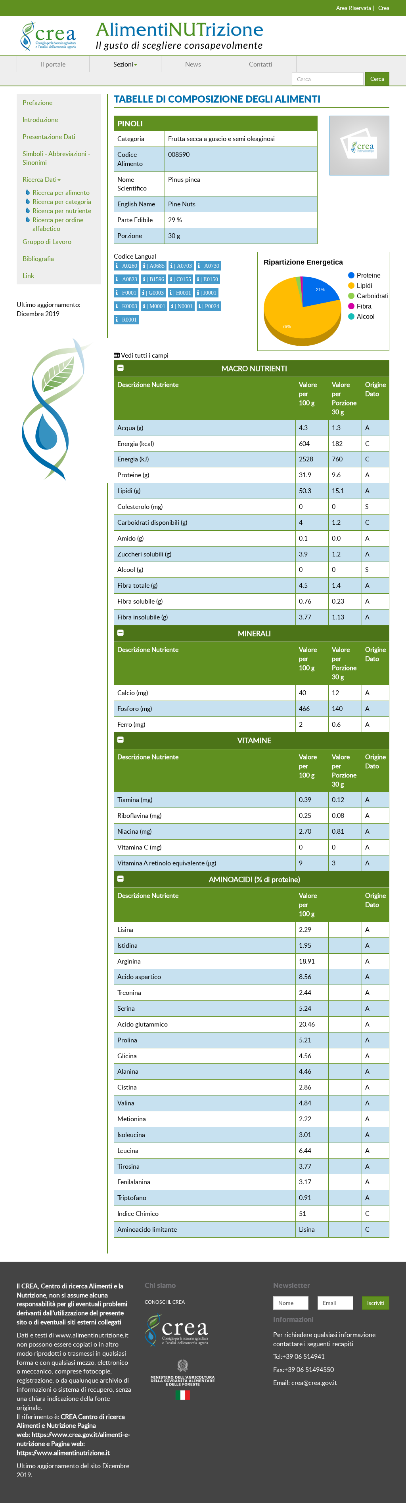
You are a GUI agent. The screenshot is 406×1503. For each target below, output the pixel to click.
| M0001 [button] (155, 306)
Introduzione (40, 119)
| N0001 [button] (183, 306)
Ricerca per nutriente (62, 210)
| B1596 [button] (154, 279)
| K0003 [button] (127, 306)
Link (28, 275)
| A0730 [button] (209, 266)
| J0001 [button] (207, 292)
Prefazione (37, 102)
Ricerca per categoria (62, 201)
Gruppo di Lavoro (47, 241)
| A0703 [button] (182, 266)
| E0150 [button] (208, 279)
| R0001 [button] (127, 319)
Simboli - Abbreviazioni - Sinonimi (56, 158)
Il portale (53, 64)
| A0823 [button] (127, 279)
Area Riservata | (355, 7)
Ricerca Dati (40, 179)
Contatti (260, 64)
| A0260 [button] (127, 266)
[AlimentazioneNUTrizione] (165, 35)
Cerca (377, 78)
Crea (383, 7)
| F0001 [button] (127, 292)
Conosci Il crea (165, 1302)
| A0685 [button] (155, 266)
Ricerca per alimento (61, 192)
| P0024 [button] (210, 306)
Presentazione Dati (49, 136)
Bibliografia (38, 258)
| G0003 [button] (154, 292)
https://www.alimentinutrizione (60, 1452)
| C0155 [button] (181, 279)
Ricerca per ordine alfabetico (58, 224)
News (193, 64)
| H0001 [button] (181, 292)
